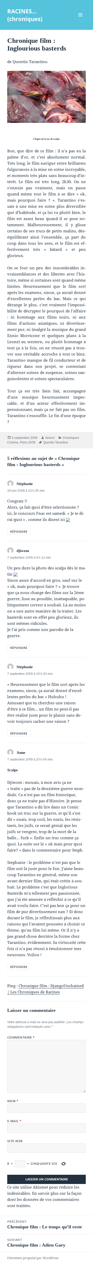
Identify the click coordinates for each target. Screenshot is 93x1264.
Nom (12, 1101)
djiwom (23, 551)
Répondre (18, 531)
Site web (15, 1141)
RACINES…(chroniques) (24, 15)
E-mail (14, 1121)
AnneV (50, 438)
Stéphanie (25, 484)
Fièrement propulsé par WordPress (32, 1258)
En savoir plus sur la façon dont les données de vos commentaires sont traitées (44, 1199)
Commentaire (21, 1037)
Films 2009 (27, 442)
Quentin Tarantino (55, 442)
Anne (21, 752)
